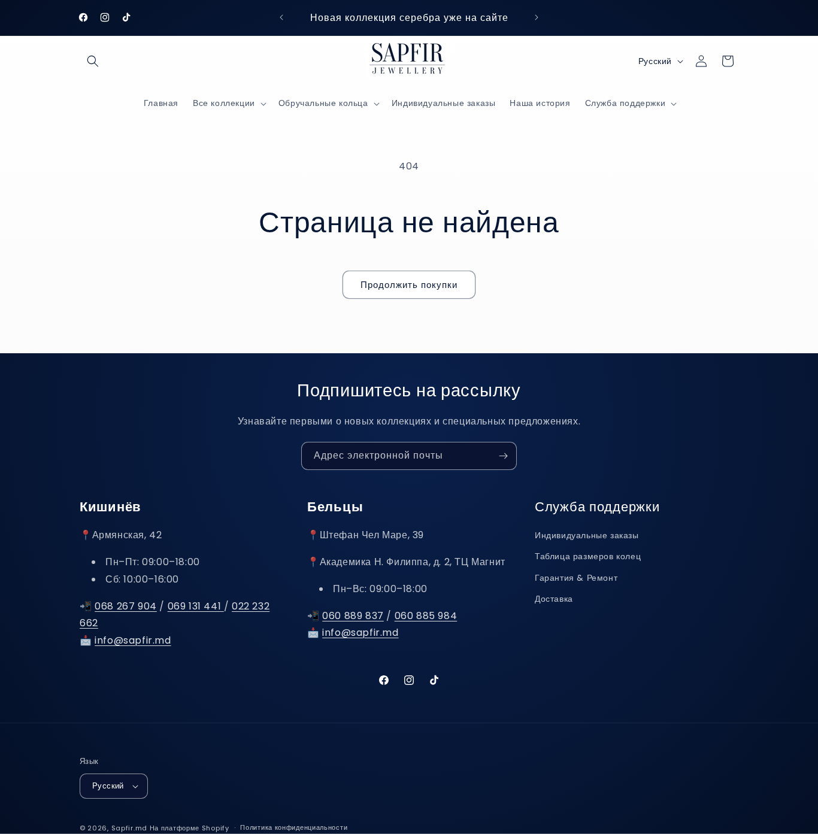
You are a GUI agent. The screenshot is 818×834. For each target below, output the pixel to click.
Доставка (554, 599)
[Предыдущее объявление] (281, 17)
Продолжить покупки (409, 284)
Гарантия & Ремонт (576, 578)
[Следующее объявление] (536, 17)
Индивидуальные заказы (587, 535)
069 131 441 (196, 606)
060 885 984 (426, 616)
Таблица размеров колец (588, 557)
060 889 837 (353, 616)
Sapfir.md (129, 828)
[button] (93, 61)
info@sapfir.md (133, 640)
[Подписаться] (503, 456)
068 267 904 (126, 606)
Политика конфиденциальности (293, 827)
